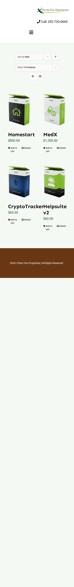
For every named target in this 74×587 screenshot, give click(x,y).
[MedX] (55, 109)
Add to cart (14, 150)
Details (27, 148)
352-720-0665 (58, 22)
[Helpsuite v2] (55, 181)
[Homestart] (19, 109)
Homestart (21, 134)
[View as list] (39, 76)
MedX (50, 134)
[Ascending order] (55, 57)
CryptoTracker (26, 206)
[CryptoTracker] (19, 181)
